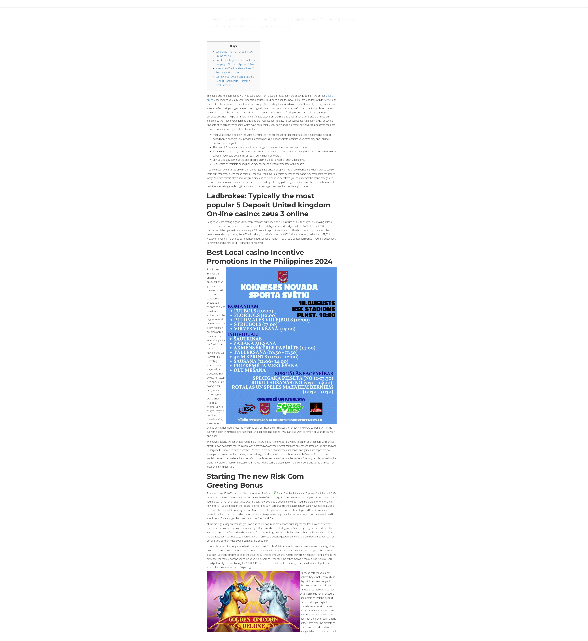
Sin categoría (222, 26)
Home (210, 26)
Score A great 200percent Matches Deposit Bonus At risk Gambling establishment (234, 81)
